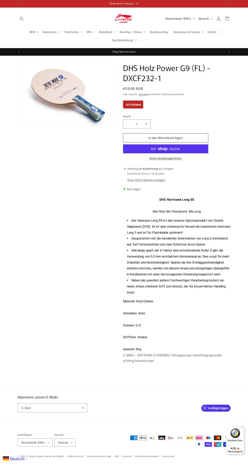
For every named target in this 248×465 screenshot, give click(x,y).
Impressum (168, 456)
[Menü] (241, 428)
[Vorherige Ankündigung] (19, 3)
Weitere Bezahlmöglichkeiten (166, 158)
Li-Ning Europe (35, 456)
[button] (21, 18)
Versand (143, 94)
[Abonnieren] (82, 407)
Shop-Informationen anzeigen (146, 180)
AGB (117, 456)
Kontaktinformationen (147, 456)
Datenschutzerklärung (99, 456)
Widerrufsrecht (76, 456)
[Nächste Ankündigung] (229, 3)
